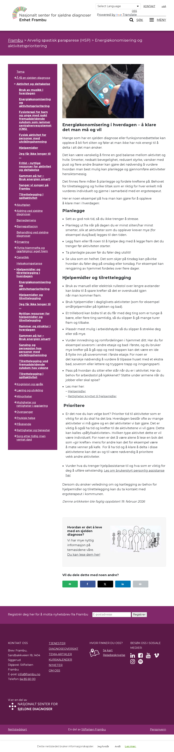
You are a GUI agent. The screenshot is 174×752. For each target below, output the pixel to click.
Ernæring (22, 242)
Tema (20, 71)
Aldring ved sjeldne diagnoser (29, 212)
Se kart (108, 650)
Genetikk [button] (22, 257)
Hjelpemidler (28, 147)
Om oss (54, 670)
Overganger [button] (24, 412)
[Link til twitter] (132, 656)
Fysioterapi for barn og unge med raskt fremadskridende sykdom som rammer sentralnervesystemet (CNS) (35, 120)
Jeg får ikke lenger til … (35, 155)
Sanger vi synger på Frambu (33, 187)
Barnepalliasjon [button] (27, 226)
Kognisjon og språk (29, 384)
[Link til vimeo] (156, 656)
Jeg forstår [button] (103, 746)
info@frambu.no (29, 674)
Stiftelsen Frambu (93, 729)
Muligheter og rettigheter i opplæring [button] (32, 404)
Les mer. (130, 746)
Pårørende (23, 424)
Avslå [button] (117, 746)
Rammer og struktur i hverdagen (34, 328)
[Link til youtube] (148, 656)
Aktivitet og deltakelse (33, 84)
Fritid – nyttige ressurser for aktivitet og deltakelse (35, 167)
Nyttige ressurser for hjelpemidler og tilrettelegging (34, 317)
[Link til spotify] (140, 662)
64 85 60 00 (28, 679)
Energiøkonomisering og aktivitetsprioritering (35, 103)
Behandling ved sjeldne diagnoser (32, 234)
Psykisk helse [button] (25, 418)
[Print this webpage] (140, 584)
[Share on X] (105, 584)
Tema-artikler (60, 654)
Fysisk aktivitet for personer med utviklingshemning (33, 138)
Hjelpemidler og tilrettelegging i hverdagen (28, 273)
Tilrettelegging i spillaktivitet (31, 196)
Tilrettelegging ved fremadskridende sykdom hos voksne (33, 365)
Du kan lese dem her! (83, 555)
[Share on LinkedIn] (123, 584)
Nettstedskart (17, 729)
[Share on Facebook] (87, 584)
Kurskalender (60, 659)
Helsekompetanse (29, 263)
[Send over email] (70, 584)
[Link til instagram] (132, 662)
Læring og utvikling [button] (29, 390)
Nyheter (56, 665)
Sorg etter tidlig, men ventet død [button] (31, 438)
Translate (130, 15)
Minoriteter (24, 396)
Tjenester (57, 643)
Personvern (158, 729)
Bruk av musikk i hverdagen (31, 91)
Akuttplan (23, 205)
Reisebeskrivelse (114, 655)
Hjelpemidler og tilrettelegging (31, 296)
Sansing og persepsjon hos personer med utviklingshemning (33, 350)
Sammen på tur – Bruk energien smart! (34, 177)
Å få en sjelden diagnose (33, 77)
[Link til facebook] (140, 656)
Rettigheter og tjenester (33, 430)
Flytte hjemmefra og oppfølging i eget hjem (32, 249)
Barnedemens (26, 220)
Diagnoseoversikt (63, 648)
